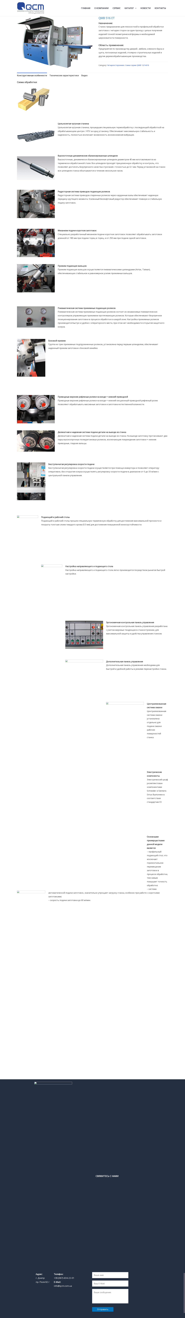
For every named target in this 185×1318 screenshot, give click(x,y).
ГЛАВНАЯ (85, 8)
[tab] (32, 75)
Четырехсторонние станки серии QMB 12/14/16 (128, 65)
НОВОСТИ (145, 8)
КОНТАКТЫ (160, 8)
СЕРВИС (117, 8)
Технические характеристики (64, 75)
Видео (84, 75)
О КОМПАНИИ (101, 8)
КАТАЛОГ (129, 8)
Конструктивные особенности (32, 75)
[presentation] (135, 8)
